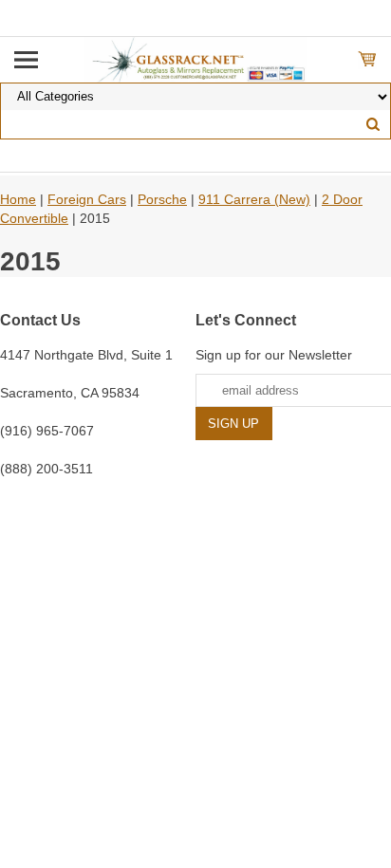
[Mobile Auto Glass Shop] (195, 58)
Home (18, 199)
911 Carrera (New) (254, 199)
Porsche (162, 199)
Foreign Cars (86, 199)
